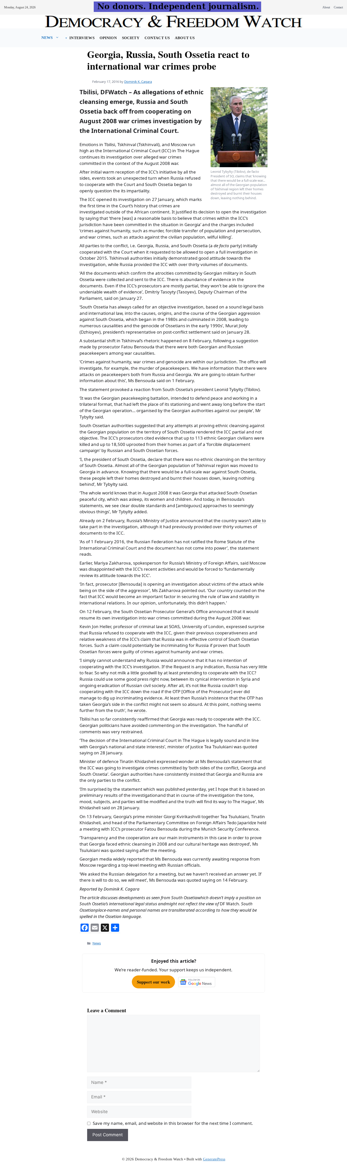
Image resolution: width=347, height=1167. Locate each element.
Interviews (81, 38)
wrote (140, 710)
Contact (338, 7)
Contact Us (157, 38)
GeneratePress (214, 1159)
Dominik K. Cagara (138, 81)
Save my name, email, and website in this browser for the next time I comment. (173, 1123)
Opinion (108, 38)
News (47, 38)
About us (185, 38)
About (326, 7)
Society (130, 38)
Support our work (153, 982)
